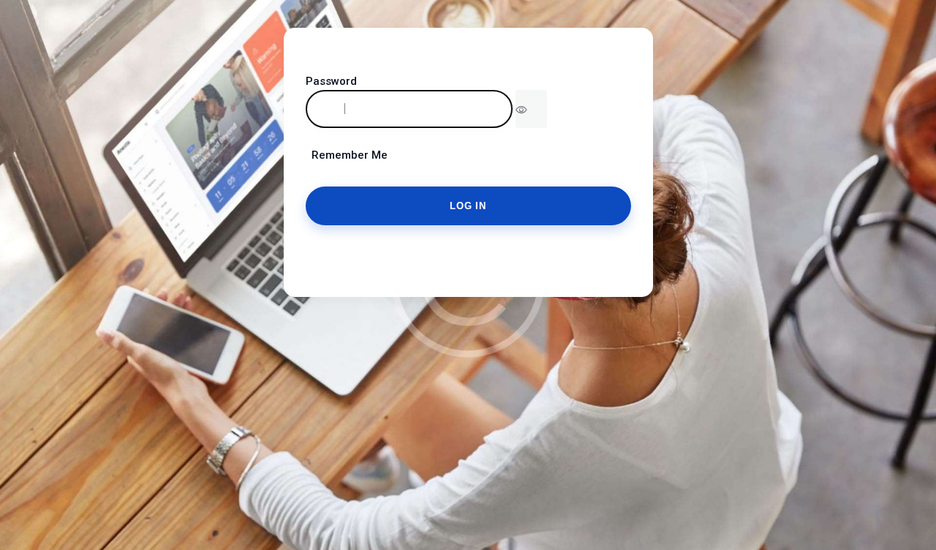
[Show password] (531, 109)
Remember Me (347, 155)
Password (331, 81)
